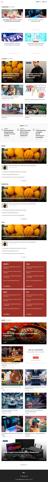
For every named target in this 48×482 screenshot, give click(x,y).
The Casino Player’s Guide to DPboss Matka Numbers (35, 116)
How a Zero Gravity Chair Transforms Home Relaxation (12, 116)
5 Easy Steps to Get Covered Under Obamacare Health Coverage (35, 44)
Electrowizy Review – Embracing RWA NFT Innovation (35, 434)
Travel (12, 41)
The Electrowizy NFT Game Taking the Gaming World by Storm (34, 411)
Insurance (36, 41)
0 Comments (7, 137)
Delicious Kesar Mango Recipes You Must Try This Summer (9, 133)
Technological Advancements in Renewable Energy (36, 20)
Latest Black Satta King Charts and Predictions (10, 364)
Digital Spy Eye (22, 479)
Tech (36, 17)
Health (4, 86)
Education (12, 17)
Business (29, 105)
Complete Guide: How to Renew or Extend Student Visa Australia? (12, 44)
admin (4, 390)
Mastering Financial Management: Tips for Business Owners (35, 387)
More (23, 180)
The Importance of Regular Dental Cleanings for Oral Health (10, 97)
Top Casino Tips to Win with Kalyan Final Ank (11, 387)
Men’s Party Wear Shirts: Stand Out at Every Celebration (25, 133)
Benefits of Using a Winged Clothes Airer (35, 99)
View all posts (23, 464)
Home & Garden (30, 86)
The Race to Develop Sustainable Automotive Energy (10, 411)
